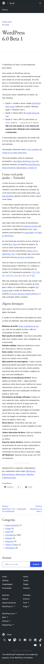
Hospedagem (7, 584)
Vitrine (25, 577)
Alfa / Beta (13, 244)
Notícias (5, 10)
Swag (26, 606)
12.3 (20, 275)
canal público (29, 232)
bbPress (6, 621)
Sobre (4, 577)
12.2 (24, 275)
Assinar (36, 564)
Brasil (9, 635)
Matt (5, 617)
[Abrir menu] (40, 3)
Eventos (26, 599)
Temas (25, 580)
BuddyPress (8, 625)
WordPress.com (9, 613)
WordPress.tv (8, 606)
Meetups (8, 538)
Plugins (26, 584)
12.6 (7, 275)
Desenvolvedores (9, 603)
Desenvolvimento (12, 525)
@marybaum (21, 474)
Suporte (5, 599)
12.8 (38, 272)
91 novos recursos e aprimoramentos (24, 294)
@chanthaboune (8, 474)
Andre (7, 25)
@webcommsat (10, 478)
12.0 (33, 275)
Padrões (26, 588)
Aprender (5, 595)
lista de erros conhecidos (24, 257)
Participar (27, 595)
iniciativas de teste (30, 226)
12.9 (33, 272)
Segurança (9, 541)
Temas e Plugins (11, 545)
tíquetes (5, 290)
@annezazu (30, 471)
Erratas (8, 528)
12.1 (28, 275)
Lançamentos (10, 535)
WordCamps (10, 548)
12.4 (15, 275)
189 (37, 287)
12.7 (3, 275)
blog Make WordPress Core (24, 161)
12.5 (11, 275)
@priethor (30, 474)
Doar (26, 603)
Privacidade (6, 588)
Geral (7, 532)
